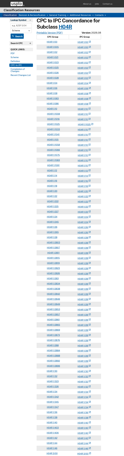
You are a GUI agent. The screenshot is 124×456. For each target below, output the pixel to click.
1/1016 (56, 119)
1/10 (55, 109)
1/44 (54, 443)
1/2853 (56, 309)
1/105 (56, 139)
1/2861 (56, 319)
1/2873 (56, 335)
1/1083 (56, 160)
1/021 (55, 57)
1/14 (55, 175)
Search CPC (17, 43)
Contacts (99, 15)
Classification (10, 15)
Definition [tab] (15, 61)
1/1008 (56, 114)
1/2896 (56, 366)
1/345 (55, 402)
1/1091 (56, 165)
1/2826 (56, 273)
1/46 (54, 448)
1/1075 (56, 155)
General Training (58, 15)
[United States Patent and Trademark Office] (17, 4)
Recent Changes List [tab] (21, 75)
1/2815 (56, 258)
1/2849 (56, 304)
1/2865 (56, 325)
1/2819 (56, 263)
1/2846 (56, 299)
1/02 (55, 52)
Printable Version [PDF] (50, 32)
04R (67, 27)
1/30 (54, 371)
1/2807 (56, 247)
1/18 (55, 186)
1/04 (54, 83)
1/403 (55, 427)
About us (87, 3)
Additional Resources (81, 15)
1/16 (55, 181)
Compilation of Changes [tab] (18, 70)
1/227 (56, 211)
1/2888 (56, 355)
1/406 (55, 433)
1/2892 (56, 361)
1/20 (55, 191)
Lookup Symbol (18, 20)
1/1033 (56, 129)
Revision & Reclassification (32, 15)
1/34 (54, 391)
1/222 (56, 201)
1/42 (55, 438)
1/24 (55, 217)
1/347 (56, 407)
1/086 (55, 103)
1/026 (56, 73)
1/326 (56, 386)
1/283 (56, 278)
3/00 (55, 453)
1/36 (54, 412)
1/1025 (56, 124)
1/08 (54, 93)
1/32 (55, 376)
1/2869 (56, 330)
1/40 (54, 422)
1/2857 (56, 314)
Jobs (97, 3)
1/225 (56, 206)
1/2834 (56, 283)
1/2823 (56, 268)
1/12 (55, 170)
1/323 (56, 381)
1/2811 (56, 253)
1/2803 (56, 242)
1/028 (56, 78)
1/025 (56, 67)
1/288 (56, 345)
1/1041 (56, 134)
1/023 (56, 62)
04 (80, 42)
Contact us (107, 3)
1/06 (54, 88)
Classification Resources (22, 10)
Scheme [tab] (15, 57)
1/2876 (56, 340)
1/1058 (56, 145)
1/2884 (56, 350)
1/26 (55, 227)
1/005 (55, 47)
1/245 (56, 222)
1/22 (55, 196)
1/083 (55, 98)
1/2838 (56, 289)
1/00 (54, 42)
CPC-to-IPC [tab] (16, 65)
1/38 (54, 417)
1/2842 (56, 294)
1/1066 (56, 150)
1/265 (56, 232)
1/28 (55, 237)
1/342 (56, 397)
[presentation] (21, 49)
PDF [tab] (13, 53)
